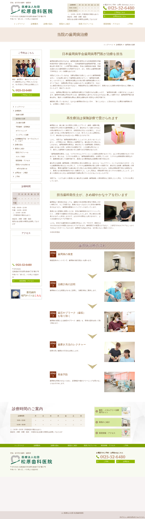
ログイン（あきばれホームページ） (132, 517)
